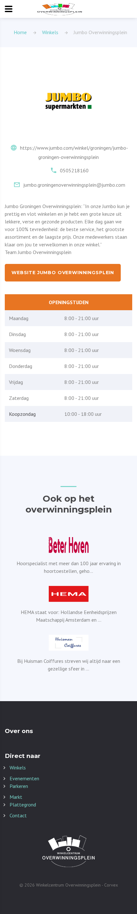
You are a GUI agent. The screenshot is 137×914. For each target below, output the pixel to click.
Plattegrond (23, 804)
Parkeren (19, 786)
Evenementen (24, 778)
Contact (18, 815)
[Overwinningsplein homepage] (59, 9)
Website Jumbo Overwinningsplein (62, 272)
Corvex (111, 885)
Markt (16, 797)
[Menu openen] (8, 9)
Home (20, 32)
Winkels (50, 32)
